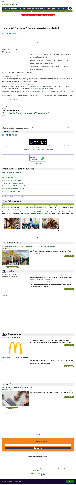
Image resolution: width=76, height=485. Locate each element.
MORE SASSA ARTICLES (12, 267)
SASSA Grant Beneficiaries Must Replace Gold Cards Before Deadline (28, 246)
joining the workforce (45, 213)
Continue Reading (68, 256)
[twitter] (67, 481)
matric (24, 206)
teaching (47, 207)
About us (35, 470)
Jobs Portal (18, 468)
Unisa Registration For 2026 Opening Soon (13, 183)
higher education (24, 211)
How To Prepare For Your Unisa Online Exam (13, 188)
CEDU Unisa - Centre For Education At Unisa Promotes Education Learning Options (23, 194)
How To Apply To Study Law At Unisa (11, 180)
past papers (16, 206)
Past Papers (19, 11)
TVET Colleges (37, 11)
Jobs (24, 8)
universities (34, 211)
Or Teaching (35, 15)
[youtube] (69, 481)
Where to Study (28, 11)
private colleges (50, 211)
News (8, 8)
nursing (53, 207)
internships (36, 213)
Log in (4, 1)
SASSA (58, 8)
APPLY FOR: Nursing (26, 15)
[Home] (10, 4)
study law (41, 207)
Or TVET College (50, 15)
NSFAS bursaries (29, 209)
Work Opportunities (16, 8)
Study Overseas (67, 11)
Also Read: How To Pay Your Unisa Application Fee (15, 99)
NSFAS (53, 8)
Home (4, 8)
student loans (20, 209)
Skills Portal (3, 468)
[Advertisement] (36, 314)
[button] (3, 33)
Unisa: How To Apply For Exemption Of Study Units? (25, 113)
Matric (12, 11)
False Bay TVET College (9, 274)
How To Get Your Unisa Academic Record (12, 172)
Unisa (30, 72)
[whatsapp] (72, 481)
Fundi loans (36, 209)
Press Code (38, 163)
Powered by (35, 453)
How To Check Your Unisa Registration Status (13, 196)
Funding (29, 8)
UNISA (63, 8)
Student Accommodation (49, 11)
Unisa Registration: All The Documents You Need (14, 185)
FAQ (67, 8)
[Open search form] (70, 8)
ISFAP (41, 209)
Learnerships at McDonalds (11, 337)
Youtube (48, 8)
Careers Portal (10, 468)
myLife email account (25, 75)
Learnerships (27, 213)
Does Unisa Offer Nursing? (9, 177)
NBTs (59, 11)
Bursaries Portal (26, 468)
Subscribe (38, 448)
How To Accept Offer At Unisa (10, 175)
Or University (42, 15)
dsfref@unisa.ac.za (39, 88)
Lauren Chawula (6, 52)
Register (6, 11)
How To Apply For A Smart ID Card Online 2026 (17, 387)
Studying (34, 8)
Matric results (52, 206)
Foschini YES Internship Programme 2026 (15, 357)
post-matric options (7, 207)
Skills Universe (34, 468)
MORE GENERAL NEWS (12, 408)
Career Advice (41, 8)
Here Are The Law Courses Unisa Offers (12, 191)
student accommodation (65, 211)
